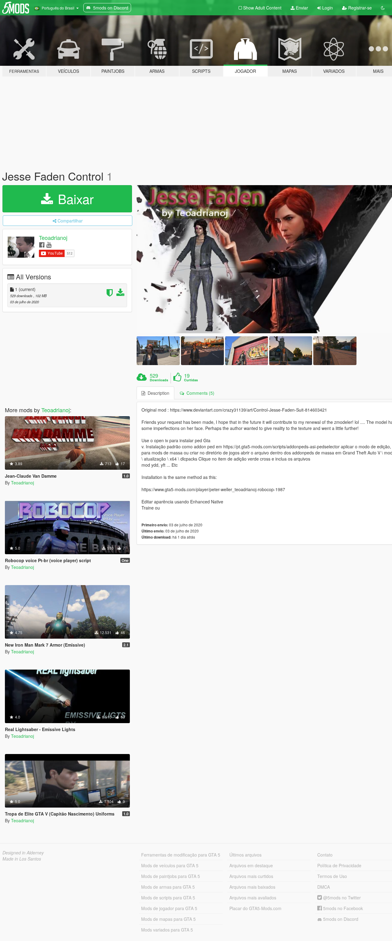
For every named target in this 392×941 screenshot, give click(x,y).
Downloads (159, 380)
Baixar (74, 198)
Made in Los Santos (21, 859)
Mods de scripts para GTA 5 (168, 897)
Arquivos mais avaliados (252, 897)
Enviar (301, 8)
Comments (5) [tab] (199, 393)
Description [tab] (157, 393)
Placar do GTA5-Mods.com (255, 908)
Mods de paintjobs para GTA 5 (170, 876)
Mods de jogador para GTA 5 (169, 908)
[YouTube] (49, 244)
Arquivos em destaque (251, 865)
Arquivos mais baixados (252, 887)
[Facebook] (42, 244)
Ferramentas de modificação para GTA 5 (180, 855)
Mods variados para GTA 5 (167, 930)
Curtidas (191, 380)
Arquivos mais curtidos (251, 876)
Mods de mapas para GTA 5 (168, 919)
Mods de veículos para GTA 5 (169, 865)
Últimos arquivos (245, 855)
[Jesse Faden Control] (158, 350)
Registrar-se (359, 8)
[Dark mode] (382, 7)
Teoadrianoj (53, 237)
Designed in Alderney (23, 853)
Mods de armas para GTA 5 (168, 887)
